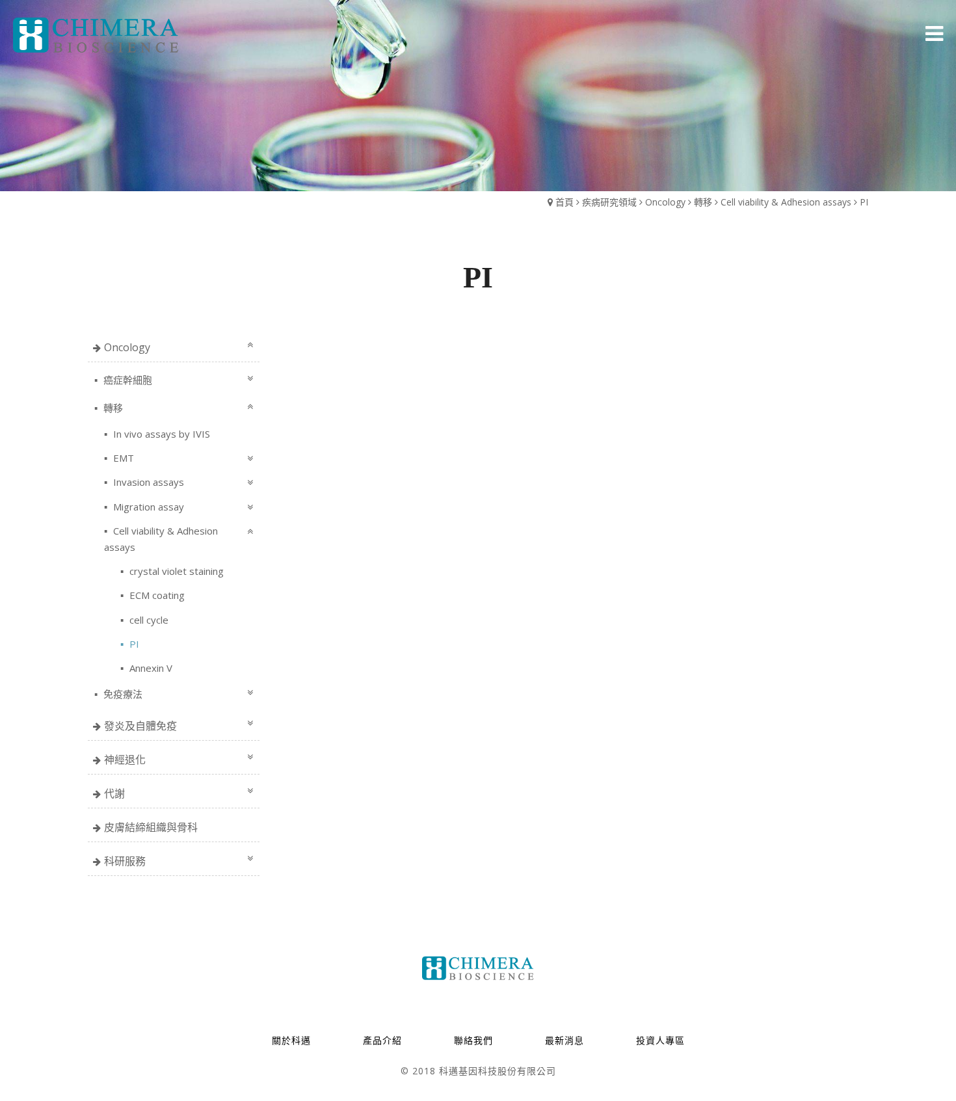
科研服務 (125, 861)
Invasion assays (147, 481)
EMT (122, 457)
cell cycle (147, 619)
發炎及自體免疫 (140, 726)
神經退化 (125, 759)
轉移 (703, 202)
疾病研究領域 (609, 202)
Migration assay (147, 506)
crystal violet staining (175, 570)
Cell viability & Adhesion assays (787, 202)
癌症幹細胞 (126, 379)
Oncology (665, 202)
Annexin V (149, 667)
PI (864, 202)
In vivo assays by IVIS (160, 433)
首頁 (564, 202)
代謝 (114, 793)
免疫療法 (121, 693)
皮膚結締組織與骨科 (151, 827)
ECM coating (156, 595)
